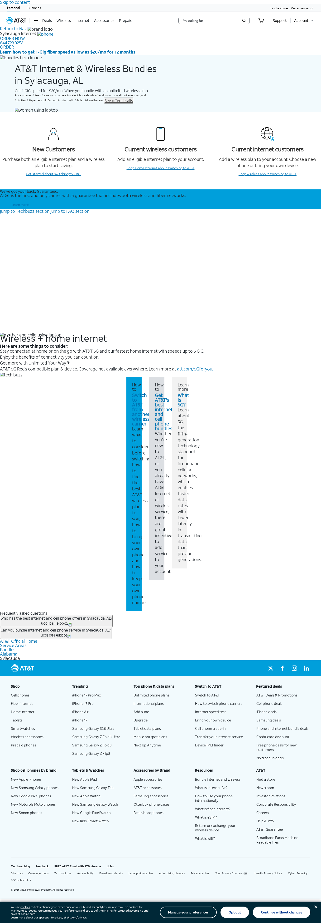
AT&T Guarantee (269, 829)
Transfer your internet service (219, 736)
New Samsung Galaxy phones (34, 787)
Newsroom (265, 787)
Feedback (42, 866)
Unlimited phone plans (151, 695)
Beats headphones (148, 812)
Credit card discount (272, 736)
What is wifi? (205, 838)
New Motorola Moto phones (33, 804)
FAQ (69, 211)
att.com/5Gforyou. (195, 369)
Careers (262, 812)
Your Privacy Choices (228, 873)
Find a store (279, 8)
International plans (149, 703)
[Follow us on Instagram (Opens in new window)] (294, 668)
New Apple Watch (86, 796)
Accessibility (85, 873)
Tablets (17, 720)
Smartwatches (23, 728)
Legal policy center (141, 873)
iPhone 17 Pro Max (86, 695)
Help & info (265, 821)
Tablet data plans (147, 728)
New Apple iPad (84, 779)
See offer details (119, 100)
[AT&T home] (16, 20)
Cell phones (20, 695)
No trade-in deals (270, 757)
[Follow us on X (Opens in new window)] (271, 668)
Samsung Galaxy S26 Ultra (93, 728)
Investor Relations (270, 796)
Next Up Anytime (147, 745)
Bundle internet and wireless (217, 779)
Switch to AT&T (207, 695)
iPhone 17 (79, 720)
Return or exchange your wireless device (215, 827)
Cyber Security (297, 873)
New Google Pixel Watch (91, 812)
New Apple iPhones (26, 779)
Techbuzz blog (20, 866)
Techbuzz (24, 211)
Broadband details (111, 873)
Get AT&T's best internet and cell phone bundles (164, 411)
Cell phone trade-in (210, 728)
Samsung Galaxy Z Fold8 (92, 745)
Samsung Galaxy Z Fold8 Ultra (96, 736)
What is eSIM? (206, 817)
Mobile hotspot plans (150, 736)
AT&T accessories (148, 787)
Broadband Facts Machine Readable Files (277, 839)
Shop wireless (268, 174)
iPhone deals (266, 711)
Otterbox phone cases (151, 804)
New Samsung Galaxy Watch (95, 804)
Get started (53, 174)
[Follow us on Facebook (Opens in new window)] (282, 668)
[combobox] (210, 20)
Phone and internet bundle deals (282, 728)
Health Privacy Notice (268, 873)
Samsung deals (268, 720)
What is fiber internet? (212, 808)
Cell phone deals (269, 703)
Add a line (141, 711)
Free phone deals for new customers (276, 747)
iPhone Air (80, 711)
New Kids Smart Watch (90, 821)
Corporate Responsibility (276, 804)
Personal (13, 7)
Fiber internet (22, 703)
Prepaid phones (23, 745)
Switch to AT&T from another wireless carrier (141, 409)
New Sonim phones (26, 812)
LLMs (110, 866)
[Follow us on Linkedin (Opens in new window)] (306, 668)
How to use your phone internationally (214, 798)
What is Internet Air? (211, 787)
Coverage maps (38, 873)
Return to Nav (13, 28)
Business (34, 7)
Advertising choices (172, 873)
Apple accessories (148, 779)
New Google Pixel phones (31, 796)
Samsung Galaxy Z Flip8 (91, 753)
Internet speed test (210, 711)
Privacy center (200, 873)
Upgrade (141, 720)
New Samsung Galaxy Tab (93, 787)
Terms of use (63, 873)
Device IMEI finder (209, 745)
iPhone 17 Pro (83, 703)
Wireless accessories (27, 736)
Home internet (22, 711)
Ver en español (302, 8)
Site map (17, 873)
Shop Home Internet (161, 168)
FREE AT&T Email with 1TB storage (77, 866)
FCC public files (21, 880)
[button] (35, 20)
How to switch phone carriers (218, 703)
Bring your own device (213, 720)
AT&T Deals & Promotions (276, 695)
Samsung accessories (151, 796)
